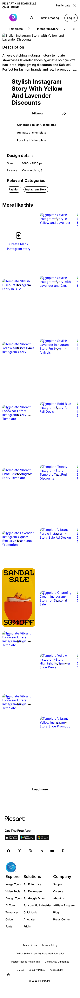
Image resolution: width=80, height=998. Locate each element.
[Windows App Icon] (43, 839)
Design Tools (13, 898)
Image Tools (13, 884)
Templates (12, 912)
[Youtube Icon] (52, 851)
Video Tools (12, 891)
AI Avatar (29, 919)
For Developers (33, 891)
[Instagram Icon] (30, 851)
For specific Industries (37, 905)
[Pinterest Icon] (63, 851)
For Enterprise (32, 884)
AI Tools (10, 905)
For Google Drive (33, 898)
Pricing (27, 926)
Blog (56, 912)
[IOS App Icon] (11, 839)
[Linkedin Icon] (41, 851)
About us (59, 898)
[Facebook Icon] (8, 851)
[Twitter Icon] (19, 851)
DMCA (20, 969)
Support (58, 884)
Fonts (8, 926)
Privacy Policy (49, 945)
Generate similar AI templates (36, 124)
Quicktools (30, 912)
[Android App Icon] (27, 839)
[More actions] (67, 219)
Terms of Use (30, 945)
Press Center (61, 919)
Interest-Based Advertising (25, 961)
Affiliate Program (64, 905)
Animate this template (31, 132)
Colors (9, 919)
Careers (58, 891)
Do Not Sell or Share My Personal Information (40, 953)
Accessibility (56, 969)
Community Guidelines (57, 961)
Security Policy (37, 969)
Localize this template (31, 140)
